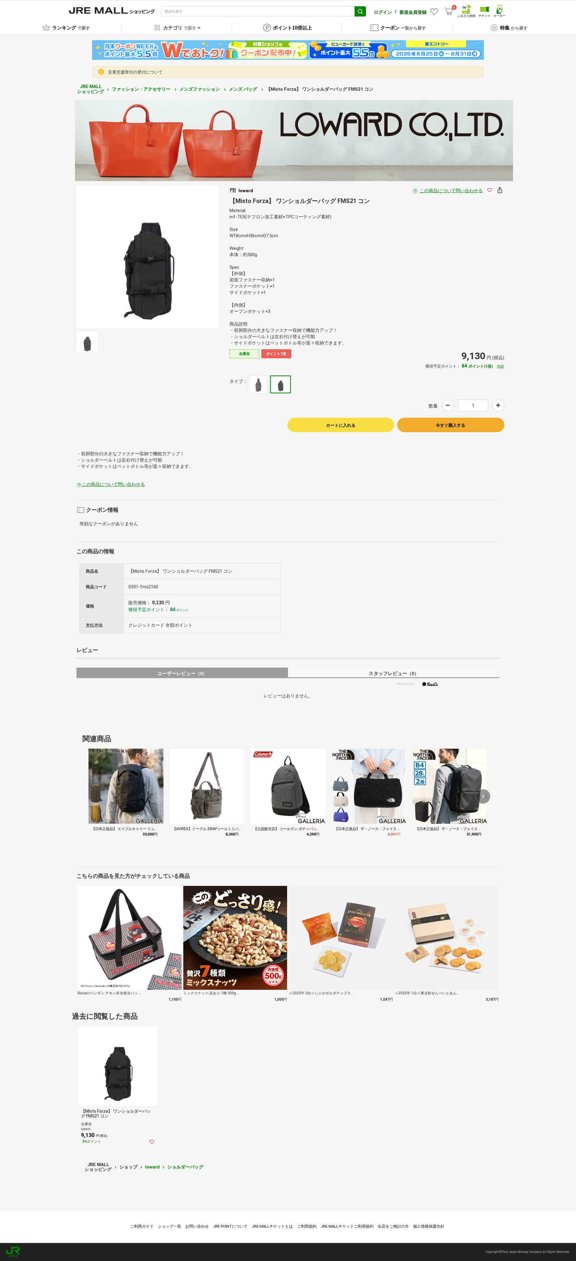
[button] (483, 796)
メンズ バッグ (243, 89)
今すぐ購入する (450, 425)
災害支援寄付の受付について (135, 72)
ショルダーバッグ (185, 1167)
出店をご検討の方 (393, 1226)
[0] (449, 11)
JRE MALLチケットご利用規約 (347, 1226)
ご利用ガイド (142, 1226)
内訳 (500, 366)
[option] (147, 257)
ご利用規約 (306, 1226)
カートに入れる (341, 425)
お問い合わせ (197, 1226)
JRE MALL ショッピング (90, 89)
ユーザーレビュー (182, 673)
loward (152, 1167)
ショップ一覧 (169, 1226)
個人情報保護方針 (428, 1226)
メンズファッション (200, 89)
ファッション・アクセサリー (142, 89)
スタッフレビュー (394, 673)
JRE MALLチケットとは (272, 1226)
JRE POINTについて (230, 1226)
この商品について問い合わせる (451, 190)
